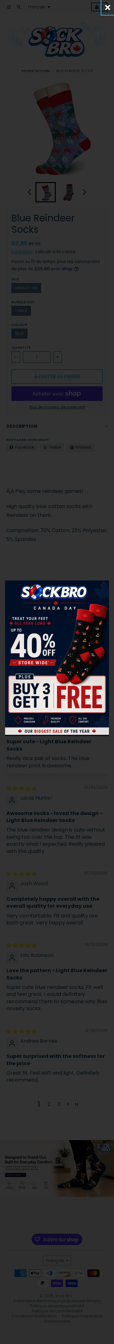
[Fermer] (107, 7)
